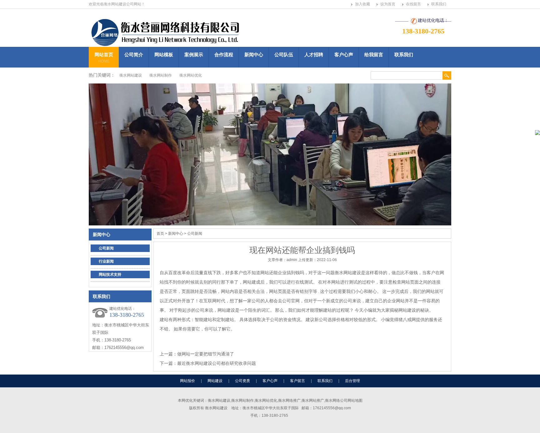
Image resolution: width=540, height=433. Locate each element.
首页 (160, 233)
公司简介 (133, 54)
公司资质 (242, 381)
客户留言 (297, 381)
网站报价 (187, 381)
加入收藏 (362, 4)
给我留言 (373, 54)
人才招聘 (313, 54)
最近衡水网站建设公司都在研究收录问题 (216, 363)
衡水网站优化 (190, 75)
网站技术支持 (110, 274)
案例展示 (193, 54)
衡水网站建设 (130, 75)
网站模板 (163, 54)
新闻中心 (253, 54)
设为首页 (387, 4)
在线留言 (413, 4)
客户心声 (343, 54)
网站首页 (103, 57)
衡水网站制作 (160, 75)
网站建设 (215, 381)
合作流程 (223, 54)
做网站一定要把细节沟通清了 (205, 353)
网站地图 (355, 400)
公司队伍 (283, 54)
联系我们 (438, 4)
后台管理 (352, 381)
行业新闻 (106, 261)
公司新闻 (106, 248)
